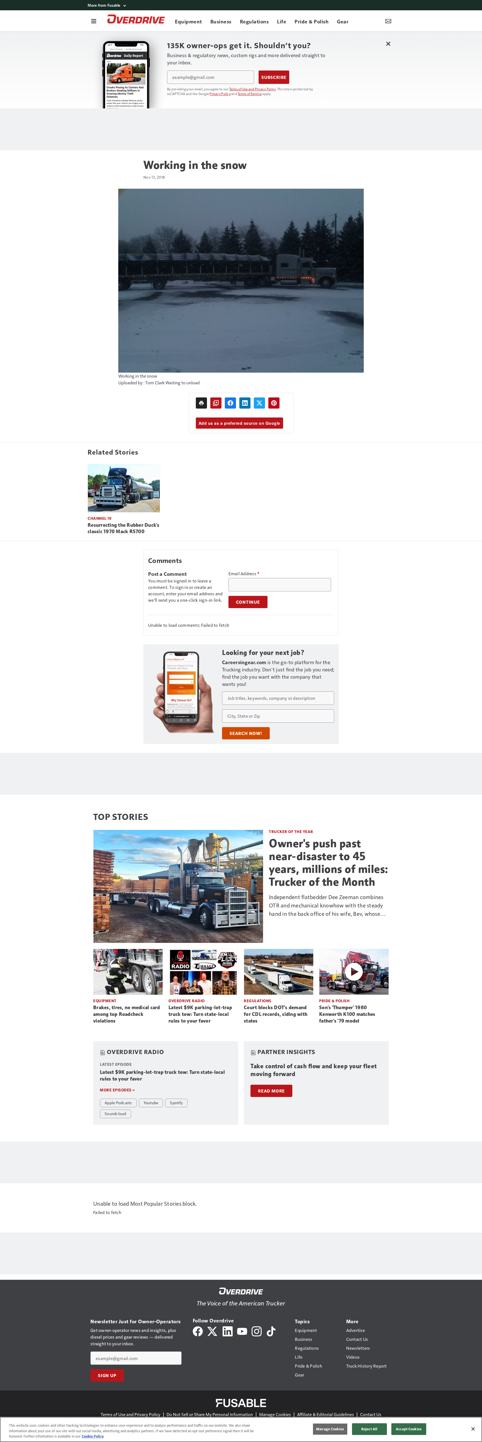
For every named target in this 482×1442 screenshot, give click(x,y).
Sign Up (107, 1375)
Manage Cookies (275, 1414)
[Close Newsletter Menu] (388, 43)
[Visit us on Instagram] (257, 1331)
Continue (248, 602)
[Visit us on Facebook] (198, 1331)
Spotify (176, 1102)
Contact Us (370, 1414)
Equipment (105, 1000)
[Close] (473, 1429)
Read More (271, 1091)
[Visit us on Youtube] (242, 1331)
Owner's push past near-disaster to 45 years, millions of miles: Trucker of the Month (328, 862)
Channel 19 (99, 518)
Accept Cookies (408, 1429)
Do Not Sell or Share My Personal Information (210, 1414)
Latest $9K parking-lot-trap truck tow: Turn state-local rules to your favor (200, 1014)
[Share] (230, 403)
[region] (241, 1429)
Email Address (244, 573)
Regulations (257, 1000)
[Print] (201, 403)
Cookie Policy (93, 1436)
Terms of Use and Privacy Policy (252, 89)
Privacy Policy (220, 93)
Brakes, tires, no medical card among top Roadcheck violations (126, 1014)
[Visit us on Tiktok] (271, 1331)
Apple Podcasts (118, 1102)
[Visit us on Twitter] (212, 1331)
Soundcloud (115, 1113)
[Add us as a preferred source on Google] (215, 403)
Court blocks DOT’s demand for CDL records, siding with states (275, 1014)
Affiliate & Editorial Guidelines (325, 1414)
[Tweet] (259, 403)
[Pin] (273, 403)
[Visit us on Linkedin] (228, 1331)
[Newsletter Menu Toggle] (388, 21)
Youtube (151, 1102)
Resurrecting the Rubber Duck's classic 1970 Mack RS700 (124, 528)
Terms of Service (250, 93)
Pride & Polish (334, 1000)
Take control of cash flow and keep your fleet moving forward (313, 1070)
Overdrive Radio (186, 1000)
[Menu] (93, 21)
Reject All (369, 1429)
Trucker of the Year (291, 831)
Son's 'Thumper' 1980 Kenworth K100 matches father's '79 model (347, 1014)
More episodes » (117, 1089)
